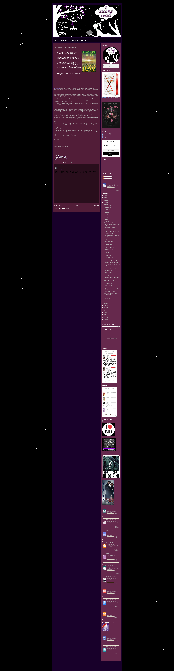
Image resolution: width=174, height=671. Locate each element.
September (107, 210)
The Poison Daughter (108, 409)
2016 (105, 309)
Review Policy (64, 40)
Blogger (101, 667)
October (106, 209)
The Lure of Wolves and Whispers (108, 403)
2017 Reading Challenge (110, 599)
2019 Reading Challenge (110, 576)
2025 (105, 197)
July (106, 214)
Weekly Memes (74, 40)
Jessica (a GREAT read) (111, 184)
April (106, 219)
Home (56, 40)
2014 (105, 312)
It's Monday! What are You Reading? (111, 231)
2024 (105, 199)
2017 (105, 307)
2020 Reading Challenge (110, 565)
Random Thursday (108, 239)
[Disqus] (76, 184)
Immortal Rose (107, 398)
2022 (105, 202)
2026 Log (83, 40)
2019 (105, 303)
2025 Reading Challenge (110, 508)
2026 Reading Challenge (110, 182)
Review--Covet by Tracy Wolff (110, 268)
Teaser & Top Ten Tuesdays (110, 227)
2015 (105, 310)
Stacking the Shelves (108, 233)
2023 (105, 200)
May (106, 217)
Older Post (96, 205)
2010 (105, 319)
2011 (105, 317)
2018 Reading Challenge (110, 588)
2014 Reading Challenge (110, 635)
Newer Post (57, 205)
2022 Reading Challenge (110, 542)
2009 (105, 321)
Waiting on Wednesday (109, 222)
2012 (105, 315)
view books (117, 190)
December (107, 205)
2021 (105, 204)
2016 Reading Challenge (110, 611)
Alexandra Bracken (109, 399)
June (106, 216)
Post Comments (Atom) (64, 208)
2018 (105, 305)
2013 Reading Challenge (110, 646)
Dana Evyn (108, 369)
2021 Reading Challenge (110, 553)
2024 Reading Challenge (110, 519)
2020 (105, 302)
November (107, 207)
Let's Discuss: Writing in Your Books (111, 260)
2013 (105, 314)
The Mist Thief (107, 393)
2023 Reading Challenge (110, 531)
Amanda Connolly (109, 405)
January (106, 299)
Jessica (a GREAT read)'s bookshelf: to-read (109, 389)
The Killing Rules (108, 356)
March (106, 221)
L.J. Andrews (109, 394)
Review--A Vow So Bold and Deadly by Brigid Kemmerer (112, 244)
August (106, 212)
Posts (105, 176)
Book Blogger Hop (108, 238)
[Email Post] (71, 162)
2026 (105, 195)
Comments (106, 178)
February (107, 298)
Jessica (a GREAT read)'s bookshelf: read (109, 352)
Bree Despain (109, 357)
